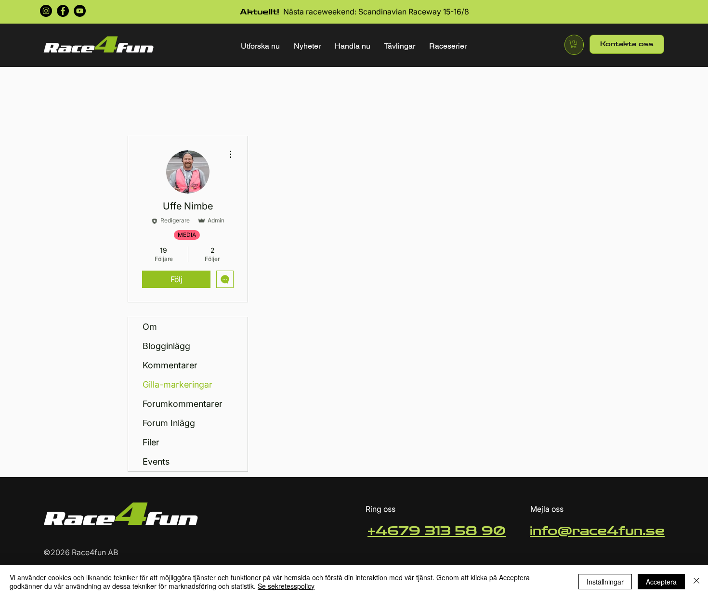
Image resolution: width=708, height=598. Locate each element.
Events (156, 461)
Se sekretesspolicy (286, 586)
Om (150, 327)
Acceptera (661, 581)
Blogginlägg (166, 346)
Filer (151, 442)
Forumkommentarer (183, 404)
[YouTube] (80, 11)
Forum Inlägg (169, 423)
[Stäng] (696, 581)
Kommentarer (170, 365)
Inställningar (605, 581)
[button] (260, 46)
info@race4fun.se (597, 531)
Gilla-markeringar (177, 384)
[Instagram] (46, 11)
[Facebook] (63, 11)
